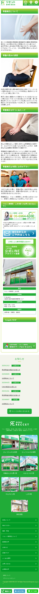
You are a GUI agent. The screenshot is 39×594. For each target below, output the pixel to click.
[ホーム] (8, 3)
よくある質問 (6, 558)
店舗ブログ (5, 553)
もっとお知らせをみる (21, 411)
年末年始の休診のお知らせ (11, 370)
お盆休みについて (8, 378)
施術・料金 (5, 531)
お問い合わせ (6, 563)
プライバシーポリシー (9, 578)
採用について (6, 575)
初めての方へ (6, 525)
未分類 (15, 399)
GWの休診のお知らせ (9, 387)
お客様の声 (5, 569)
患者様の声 (5, 542)
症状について (6, 520)
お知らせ (16, 365)
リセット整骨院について (9, 536)
